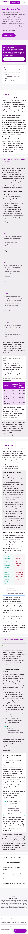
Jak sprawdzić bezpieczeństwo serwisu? (12, 868)
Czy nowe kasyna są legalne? (11, 862)
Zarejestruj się (14, 2)
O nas (2, 926)
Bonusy (9, 922)
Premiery (3, 922)
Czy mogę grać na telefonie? (11, 879)
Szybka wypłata (19, 930)
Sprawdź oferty (8, 35)
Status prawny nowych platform (13, 69)
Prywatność (12, 926)
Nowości (14, 922)
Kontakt (6, 926)
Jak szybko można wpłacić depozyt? (13, 883)
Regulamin (18, 926)
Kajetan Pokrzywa (14, 898)
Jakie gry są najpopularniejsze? (12, 874)
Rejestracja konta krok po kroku (13, 80)
